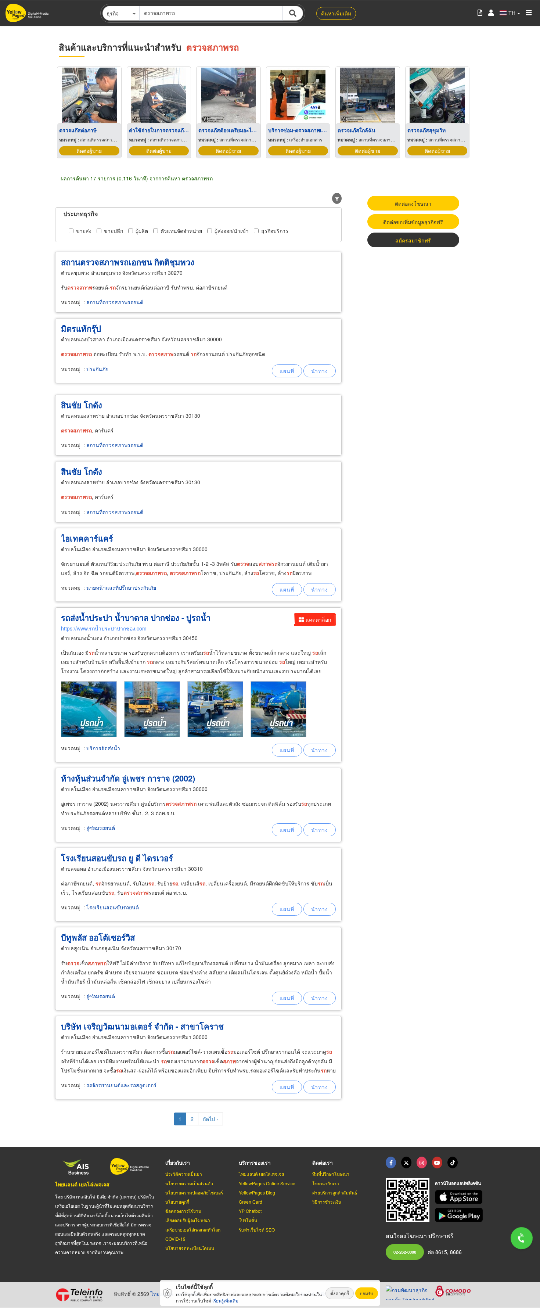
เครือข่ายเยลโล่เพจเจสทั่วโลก (192, 1229)
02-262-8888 (404, 1252)
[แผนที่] (287, 370)
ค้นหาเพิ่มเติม (336, 13)
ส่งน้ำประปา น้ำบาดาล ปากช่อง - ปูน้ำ (135, 618)
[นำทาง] (319, 370)
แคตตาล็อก (318, 619)
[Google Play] (460, 1215)
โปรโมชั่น (248, 1220)
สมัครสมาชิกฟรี (413, 240)
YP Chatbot (250, 1211)
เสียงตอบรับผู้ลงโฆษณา (187, 1220)
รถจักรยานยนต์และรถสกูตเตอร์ (121, 1085)
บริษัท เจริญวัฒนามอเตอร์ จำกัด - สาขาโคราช (142, 1026)
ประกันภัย (97, 369)
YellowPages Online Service (267, 1183)
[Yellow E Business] (391, 1162)
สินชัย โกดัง (81, 405)
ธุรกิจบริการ (274, 230)
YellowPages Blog (257, 1192)
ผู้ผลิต (142, 230)
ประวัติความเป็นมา (183, 1174)
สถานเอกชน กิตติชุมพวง (127, 262)
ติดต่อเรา (322, 1162)
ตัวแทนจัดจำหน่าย (181, 230)
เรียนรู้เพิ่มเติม (225, 1300)
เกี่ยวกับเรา (177, 1162)
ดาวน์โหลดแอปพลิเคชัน (458, 1183)
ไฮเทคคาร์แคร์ (87, 538)
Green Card (250, 1202)
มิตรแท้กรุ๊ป (81, 328)
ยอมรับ (366, 1293)
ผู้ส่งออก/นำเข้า (232, 230)
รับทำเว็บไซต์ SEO (257, 1229)
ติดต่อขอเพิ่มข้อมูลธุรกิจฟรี (413, 222)
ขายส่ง (83, 230)
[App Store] (460, 1197)
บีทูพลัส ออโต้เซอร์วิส (98, 937)
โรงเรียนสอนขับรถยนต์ (112, 907)
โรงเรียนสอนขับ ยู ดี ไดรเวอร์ (117, 858)
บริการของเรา (255, 1162)
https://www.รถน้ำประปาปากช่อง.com (104, 628)
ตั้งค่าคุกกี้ (339, 1293)
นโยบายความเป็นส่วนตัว (189, 1183)
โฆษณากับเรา (325, 1183)
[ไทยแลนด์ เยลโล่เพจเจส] (406, 1162)
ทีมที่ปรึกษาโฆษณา (330, 1174)
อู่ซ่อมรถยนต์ (100, 827)
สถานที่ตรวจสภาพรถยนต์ (114, 302)
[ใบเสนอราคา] (480, 13)
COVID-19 (175, 1239)
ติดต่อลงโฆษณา (413, 203)
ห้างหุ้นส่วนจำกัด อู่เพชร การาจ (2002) (128, 778)
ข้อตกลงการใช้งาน (183, 1211)
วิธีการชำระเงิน (326, 1202)
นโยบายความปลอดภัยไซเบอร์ (194, 1192)
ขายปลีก (113, 230)
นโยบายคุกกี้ (177, 1202)
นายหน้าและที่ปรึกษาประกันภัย (121, 587)
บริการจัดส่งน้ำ (103, 748)
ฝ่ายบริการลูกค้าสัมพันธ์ (334, 1192)
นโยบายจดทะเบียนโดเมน (189, 1248)
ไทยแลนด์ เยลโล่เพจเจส (82, 1184)
